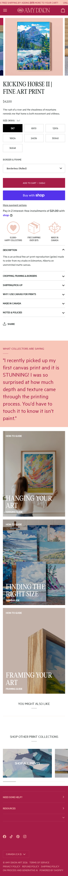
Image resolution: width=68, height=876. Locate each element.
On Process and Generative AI (20, 870)
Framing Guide (14, 688)
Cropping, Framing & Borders (20, 275)
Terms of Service (39, 862)
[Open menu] (8, 10)
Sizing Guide (12, 600)
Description (10, 249)
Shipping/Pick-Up (12, 285)
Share (11, 323)
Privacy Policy (11, 866)
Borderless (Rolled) (17, 168)
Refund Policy (30, 866)
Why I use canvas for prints (19, 294)
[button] (34, 817)
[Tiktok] (11, 836)
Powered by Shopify (51, 870)
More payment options (15, 205)
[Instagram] (24, 836)
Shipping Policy (50, 866)
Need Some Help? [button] (12, 797)
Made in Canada (12, 303)
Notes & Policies (12, 312)
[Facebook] (4, 836)
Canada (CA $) (14, 854)
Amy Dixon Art (14, 862)
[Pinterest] (18, 836)
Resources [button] (9, 808)
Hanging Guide (14, 511)
